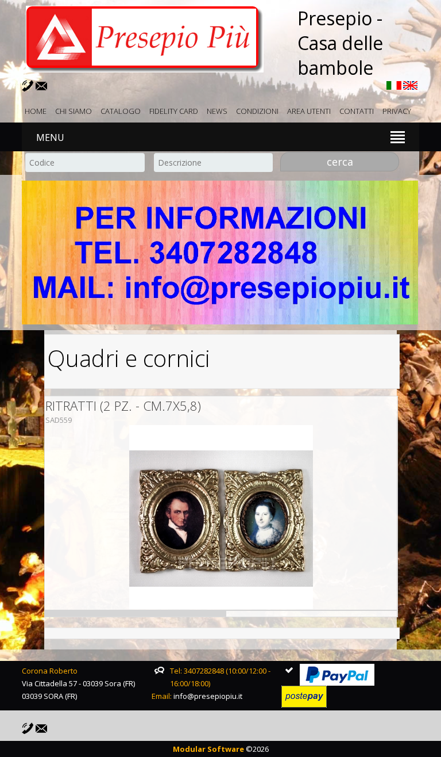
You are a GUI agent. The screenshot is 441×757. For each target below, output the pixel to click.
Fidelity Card (173, 111)
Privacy (396, 111)
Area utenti (309, 111)
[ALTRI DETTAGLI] (221, 517)
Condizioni (257, 111)
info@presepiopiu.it (207, 696)
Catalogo (120, 111)
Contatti (356, 111)
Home (36, 111)
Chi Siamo (73, 111)
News (217, 111)
